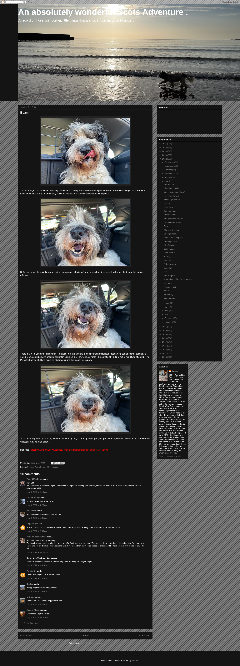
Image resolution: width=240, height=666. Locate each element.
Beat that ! (168, 268)
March (168, 314)
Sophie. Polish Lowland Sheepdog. (42, 467)
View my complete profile (170, 456)
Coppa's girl (32, 524)
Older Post (144, 635)
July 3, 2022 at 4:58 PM (37, 591)
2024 (164, 151)
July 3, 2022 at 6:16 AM (37, 492)
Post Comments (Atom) (91, 643)
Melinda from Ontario (37, 537)
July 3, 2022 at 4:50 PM (37, 578)
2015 (164, 349)
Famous (167, 260)
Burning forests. (171, 241)
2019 (164, 334)
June (167, 303)
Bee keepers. (170, 275)
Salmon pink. (169, 249)
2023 (164, 155)
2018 (164, 338)
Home (86, 635)
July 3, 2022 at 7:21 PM (37, 604)
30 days (167, 256)
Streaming (168, 294)
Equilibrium (169, 184)
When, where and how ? (174, 192)
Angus (175, 371)
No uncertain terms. (172, 222)
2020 (164, 330)
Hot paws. (168, 283)
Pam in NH (31, 571)
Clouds (167, 203)
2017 (164, 342)
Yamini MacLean (34, 479)
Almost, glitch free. (172, 199)
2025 (164, 147)
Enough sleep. (170, 234)
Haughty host (170, 287)
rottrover (31, 597)
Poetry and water (171, 196)
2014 (164, 353)
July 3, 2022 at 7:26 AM (37, 505)
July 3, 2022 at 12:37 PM (37, 552)
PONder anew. (170, 215)
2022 (164, 159)
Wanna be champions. (174, 237)
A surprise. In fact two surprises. (178, 279)
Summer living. (170, 211)
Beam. (167, 290)
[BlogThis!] (55, 463)
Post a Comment (31, 623)
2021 (164, 327)
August (168, 177)
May (167, 307)
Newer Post (26, 635)
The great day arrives (173, 219)
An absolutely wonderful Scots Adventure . (103, 12)
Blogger (135, 660)
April (167, 311)
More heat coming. (172, 188)
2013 (164, 357)
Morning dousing (171, 230)
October (168, 170)
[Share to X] (58, 463)
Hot (165, 272)
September (170, 173)
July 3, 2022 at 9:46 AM (37, 531)
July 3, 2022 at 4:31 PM (37, 565)
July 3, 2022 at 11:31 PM (37, 617)
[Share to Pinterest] (63, 463)
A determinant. (170, 264)
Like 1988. (168, 207)
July (167, 181)
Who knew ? (169, 253)
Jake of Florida (34, 610)
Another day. (169, 298)
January (168, 322)
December (169, 162)
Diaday (30, 584)
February (169, 318)
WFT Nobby (32, 511)
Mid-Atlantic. (169, 245)
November (169, 166)
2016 (164, 346)
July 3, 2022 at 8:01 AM (37, 518)
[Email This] (52, 463)
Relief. (167, 226)
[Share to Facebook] (60, 463)
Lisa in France (33, 497)
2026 (164, 144)
